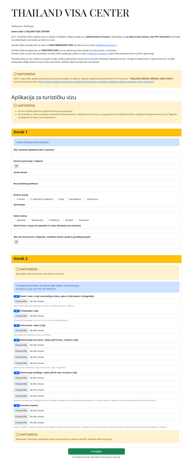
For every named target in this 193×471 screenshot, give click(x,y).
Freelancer (54, 220)
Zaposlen (21, 220)
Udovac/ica (92, 199)
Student (69, 220)
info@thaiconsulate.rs (106, 45)
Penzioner (84, 220)
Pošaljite (96, 451)
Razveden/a (75, 199)
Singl (61, 199)
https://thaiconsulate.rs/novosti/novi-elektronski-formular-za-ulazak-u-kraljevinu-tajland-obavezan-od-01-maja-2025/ (96, 81)
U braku (21, 199)
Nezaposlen (37, 220)
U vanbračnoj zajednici (42, 199)
